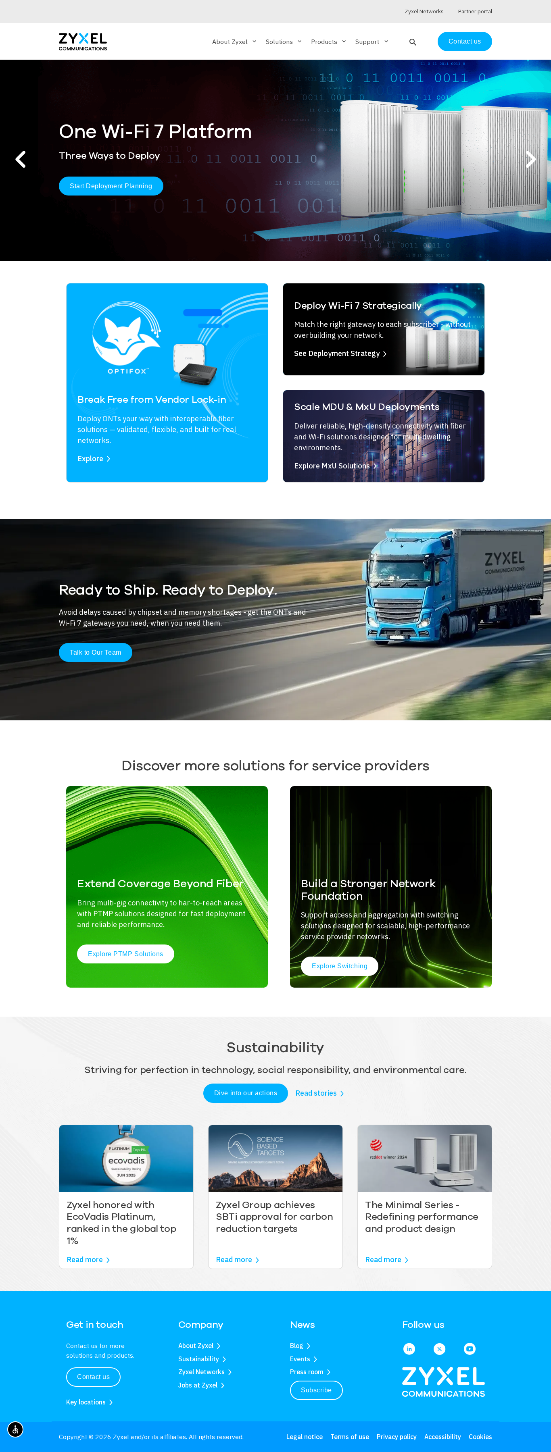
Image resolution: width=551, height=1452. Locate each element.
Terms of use (349, 1437)
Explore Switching (339, 966)
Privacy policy (397, 1437)
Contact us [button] (93, 1376)
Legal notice (304, 1437)
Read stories (316, 1093)
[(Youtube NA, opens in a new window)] (470, 1349)
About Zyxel (195, 1346)
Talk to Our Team (95, 652)
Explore (90, 458)
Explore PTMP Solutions (125, 954)
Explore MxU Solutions (332, 465)
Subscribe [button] (316, 1390)
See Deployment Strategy (337, 353)
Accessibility (442, 1437)
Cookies (480, 1437)
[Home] (83, 41)
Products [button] (329, 41)
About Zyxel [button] (235, 41)
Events (300, 1359)
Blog (296, 1346)
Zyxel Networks (201, 1372)
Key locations (86, 1402)
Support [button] (372, 41)
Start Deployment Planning (111, 186)
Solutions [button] (284, 41)
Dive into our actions (245, 1093)
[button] (412, 41)
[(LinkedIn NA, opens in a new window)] (409, 1349)
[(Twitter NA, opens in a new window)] (439, 1349)
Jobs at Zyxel (197, 1385)
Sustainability (198, 1359)
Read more (85, 1259)
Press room (307, 1372)
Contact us (465, 41)
